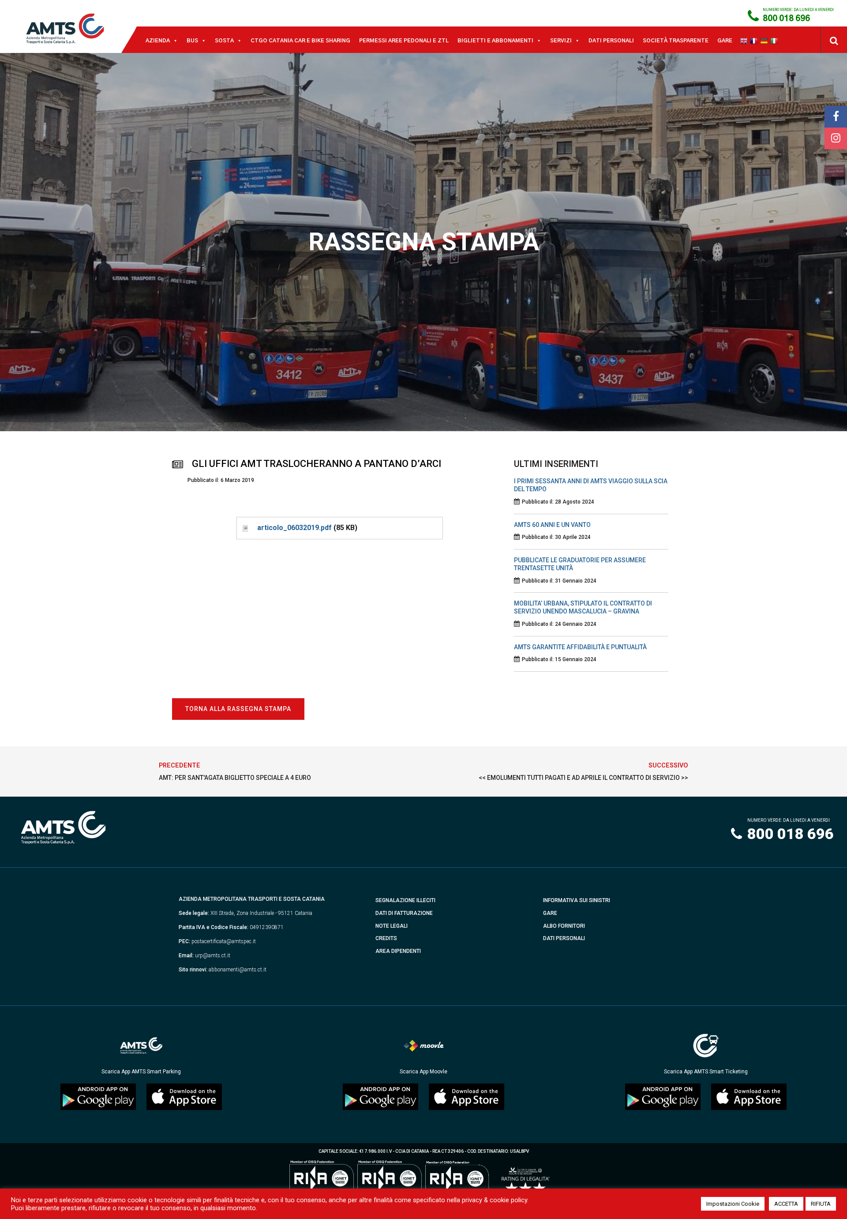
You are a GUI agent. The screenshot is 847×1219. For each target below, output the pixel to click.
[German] (765, 40)
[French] (755, 40)
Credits (386, 938)
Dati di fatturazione (404, 913)
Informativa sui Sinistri (576, 900)
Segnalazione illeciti (405, 900)
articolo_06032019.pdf (294, 527)
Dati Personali (611, 40)
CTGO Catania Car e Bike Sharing (300, 40)
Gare (724, 40)
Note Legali (391, 926)
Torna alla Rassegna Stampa (238, 708)
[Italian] (775, 40)
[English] (745, 40)
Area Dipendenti (398, 951)
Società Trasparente (675, 40)
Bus (192, 40)
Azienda (158, 40)
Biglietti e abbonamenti (495, 40)
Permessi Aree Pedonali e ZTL (404, 40)
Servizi (561, 40)
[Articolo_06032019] (244, 527)
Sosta (224, 40)
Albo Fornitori (564, 926)
